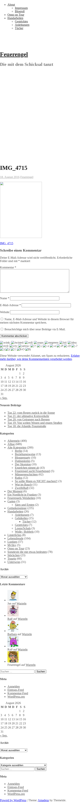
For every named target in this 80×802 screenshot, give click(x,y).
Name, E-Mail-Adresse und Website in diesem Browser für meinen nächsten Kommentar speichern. (37, 321)
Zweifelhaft (21, 487)
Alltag (11, 444)
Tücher (19, 28)
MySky (11, 545)
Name (4, 298)
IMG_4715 (6, 243)
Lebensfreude (15, 538)
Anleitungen (22, 24)
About (11, 4)
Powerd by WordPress (13, 800)
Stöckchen (13, 555)
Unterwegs (13, 562)
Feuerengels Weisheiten (21, 498)
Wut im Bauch (23, 484)
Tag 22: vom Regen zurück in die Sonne (31, 412)
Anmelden (13, 686)
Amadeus (43, 800)
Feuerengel (14, 54)
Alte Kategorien (16, 447)
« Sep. (3, 398)
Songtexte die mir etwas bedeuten (27, 551)
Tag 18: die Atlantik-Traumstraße (26, 426)
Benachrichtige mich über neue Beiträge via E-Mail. (34, 329)
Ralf (9, 618)
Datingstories (22, 461)
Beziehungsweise (25, 454)
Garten (11, 501)
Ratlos (18, 477)
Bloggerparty (22, 457)
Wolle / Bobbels (24, 531)
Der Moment (15, 491)
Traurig (11, 558)
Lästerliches (14, 535)
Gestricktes (21, 21)
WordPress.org (16, 696)
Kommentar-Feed (17, 693)
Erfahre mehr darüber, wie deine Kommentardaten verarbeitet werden (40, 357)
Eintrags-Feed (15, 689)
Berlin (18, 450)
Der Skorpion (23, 464)
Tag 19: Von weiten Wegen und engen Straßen (34, 422)
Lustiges (12, 541)
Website (4, 312)
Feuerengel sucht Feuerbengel (32, 471)
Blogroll (20, 11)
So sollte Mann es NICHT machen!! (36, 481)
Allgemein (13, 440)
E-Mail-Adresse (10, 305)
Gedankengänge (17, 508)
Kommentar (8, 267)
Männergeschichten (26, 474)
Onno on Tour (15, 14)
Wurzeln (21, 603)
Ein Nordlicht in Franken (22, 494)
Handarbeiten (15, 18)
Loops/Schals (23, 528)
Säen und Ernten (24, 504)
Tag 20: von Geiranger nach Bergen (28, 419)
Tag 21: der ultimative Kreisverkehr (28, 416)
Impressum (21, 8)
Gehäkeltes (21, 518)
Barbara (12, 634)
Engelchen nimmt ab (27, 467)
